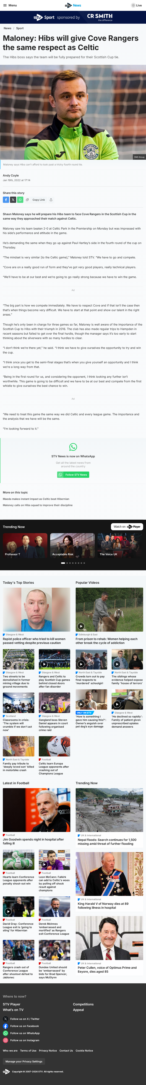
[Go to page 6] (78, 563)
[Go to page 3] (70, 563)
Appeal (78, 1010)
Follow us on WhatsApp (25, 1033)
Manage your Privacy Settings (24, 1061)
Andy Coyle (11, 175)
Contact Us (66, 1050)
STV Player (11, 1004)
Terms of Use (28, 1050)
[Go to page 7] (81, 563)
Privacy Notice (48, 1050)
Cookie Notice (84, 1050)
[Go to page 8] (84, 563)
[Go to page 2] (67, 563)
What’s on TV (13, 1010)
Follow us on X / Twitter (25, 1018)
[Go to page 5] (75, 563)
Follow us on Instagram (24, 1040)
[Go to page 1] (63, 563)
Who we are (10, 1050)
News (7, 28)
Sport (20, 28)
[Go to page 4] (73, 563)
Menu (13, 5)
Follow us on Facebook (24, 1025)
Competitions (83, 1004)
